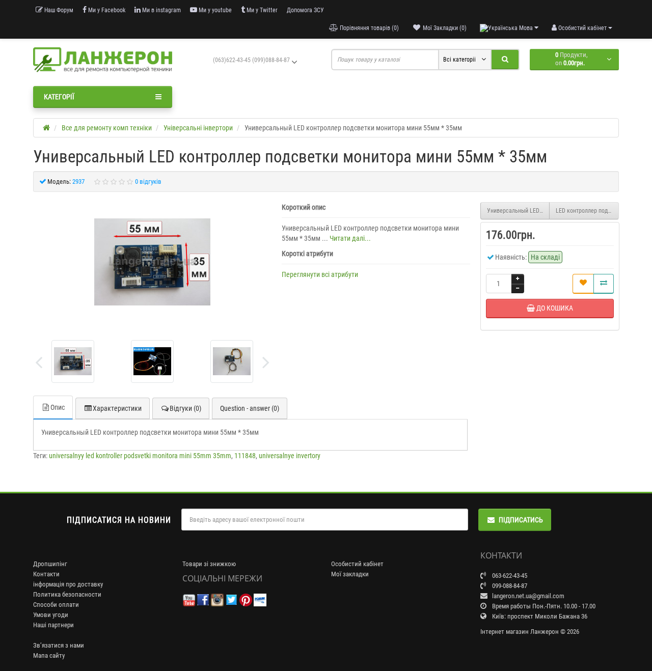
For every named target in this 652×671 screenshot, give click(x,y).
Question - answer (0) (249, 408)
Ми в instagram (161, 10)
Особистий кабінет (357, 564)
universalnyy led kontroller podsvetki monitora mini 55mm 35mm (140, 456)
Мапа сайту (49, 655)
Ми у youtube (214, 10)
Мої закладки (350, 574)
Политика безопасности (67, 594)
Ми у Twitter (261, 10)
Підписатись (521, 520)
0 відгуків (148, 181)
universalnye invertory (289, 456)
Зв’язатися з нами (58, 645)
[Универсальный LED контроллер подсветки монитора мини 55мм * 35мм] (72, 361)
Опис (57, 407)
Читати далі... (350, 238)
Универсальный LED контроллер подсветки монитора (518, 210)
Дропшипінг (50, 564)
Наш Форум (58, 10)
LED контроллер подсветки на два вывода (587, 210)
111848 (245, 456)
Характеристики (117, 408)
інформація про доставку (68, 584)
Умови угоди (50, 615)
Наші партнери (53, 625)
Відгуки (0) (185, 408)
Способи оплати (56, 604)
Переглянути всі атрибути (320, 274)
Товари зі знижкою (209, 564)
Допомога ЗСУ (305, 10)
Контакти (46, 574)
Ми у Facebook (106, 10)
